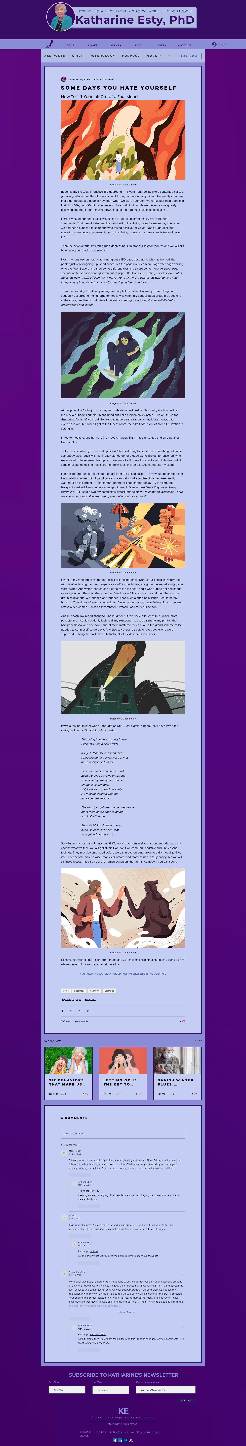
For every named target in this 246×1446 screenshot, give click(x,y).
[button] (240, 6)
